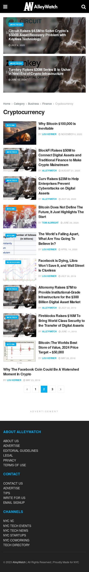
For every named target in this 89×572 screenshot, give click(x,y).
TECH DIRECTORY (16, 545)
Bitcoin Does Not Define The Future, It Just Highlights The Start (61, 212)
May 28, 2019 (67, 358)
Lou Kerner (49, 134)
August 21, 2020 (70, 170)
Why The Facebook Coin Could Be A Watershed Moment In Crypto (41, 371)
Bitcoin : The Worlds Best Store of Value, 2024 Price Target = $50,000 (58, 347)
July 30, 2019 (68, 276)
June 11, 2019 (69, 331)
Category (19, 103)
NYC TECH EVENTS (17, 526)
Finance (47, 103)
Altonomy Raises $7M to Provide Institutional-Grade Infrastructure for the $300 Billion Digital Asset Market (59, 294)
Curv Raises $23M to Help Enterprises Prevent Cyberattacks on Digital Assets (58, 186)
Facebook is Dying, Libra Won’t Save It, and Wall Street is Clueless (61, 265)
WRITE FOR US (14, 498)
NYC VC (8, 521)
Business (33, 103)
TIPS (6, 493)
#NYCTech (16, 24)
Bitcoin (11, 125)
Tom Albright (50, 222)
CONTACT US (13, 483)
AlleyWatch (49, 170)
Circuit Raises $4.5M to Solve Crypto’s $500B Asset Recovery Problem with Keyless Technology (38, 34)
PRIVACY (9, 460)
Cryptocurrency (64, 103)
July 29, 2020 (68, 199)
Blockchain (13, 262)
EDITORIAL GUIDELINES (20, 450)
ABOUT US (11, 441)
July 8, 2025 (18, 45)
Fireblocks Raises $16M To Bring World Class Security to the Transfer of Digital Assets (61, 320)
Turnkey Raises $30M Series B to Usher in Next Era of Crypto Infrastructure (40, 71)
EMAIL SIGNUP (14, 502)
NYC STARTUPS (14, 535)
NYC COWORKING (16, 540)
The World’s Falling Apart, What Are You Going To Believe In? (58, 238)
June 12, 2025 (19, 79)
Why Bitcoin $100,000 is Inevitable (57, 126)
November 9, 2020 (71, 134)
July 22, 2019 (68, 307)
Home (6, 103)
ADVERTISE (11, 445)
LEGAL (8, 455)
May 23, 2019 (32, 380)
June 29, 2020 (71, 222)
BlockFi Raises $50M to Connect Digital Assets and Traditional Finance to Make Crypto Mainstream (59, 157)
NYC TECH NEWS (15, 530)
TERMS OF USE (14, 465)
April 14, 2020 (68, 249)
